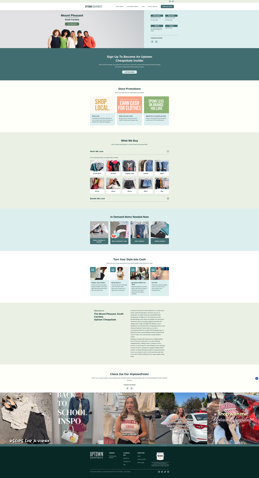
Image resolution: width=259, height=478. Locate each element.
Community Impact (132, 6)
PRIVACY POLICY (114, 471)
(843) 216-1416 (168, 28)
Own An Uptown (152, 6)
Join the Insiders (129, 72)
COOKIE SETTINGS (127, 471)
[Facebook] (173, 1)
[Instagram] (159, 472)
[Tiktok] (165, 472)
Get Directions (72, 24)
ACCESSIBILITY (120, 471)
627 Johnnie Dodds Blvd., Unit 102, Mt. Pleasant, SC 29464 (156, 29)
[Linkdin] (162, 472)
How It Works (119, 6)
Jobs (143, 6)
